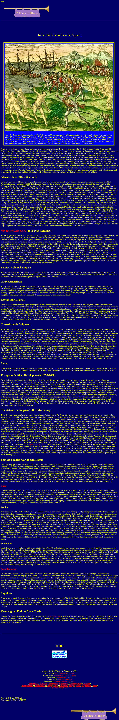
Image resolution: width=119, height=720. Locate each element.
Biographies (53, 684)
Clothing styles (75, 684)
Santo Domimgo (9, 569)
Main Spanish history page (64, 682)
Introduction (33, 684)
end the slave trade (53, 616)
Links (78, 686)
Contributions (40, 686)
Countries (86, 684)
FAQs (56, 686)
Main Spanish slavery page (64, 673)
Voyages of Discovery (13, 230)
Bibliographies (27, 686)
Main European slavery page (64, 675)
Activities (43, 684)
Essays (49, 686)
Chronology (63, 684)
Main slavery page (64, 677)
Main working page (64, 679)
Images (72, 686)
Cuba (3, 486)
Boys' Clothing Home (59, 688)
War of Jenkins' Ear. (36, 444)
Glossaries (64, 686)
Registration (86, 686)
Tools (95, 686)
